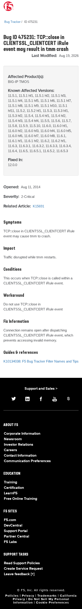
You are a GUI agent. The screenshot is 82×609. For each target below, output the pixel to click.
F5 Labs (10, 542)
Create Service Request (23, 569)
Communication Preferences (27, 461)
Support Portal (16, 531)
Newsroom (13, 439)
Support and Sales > (41, 389)
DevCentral (13, 525)
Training (10, 482)
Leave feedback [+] (19, 574)
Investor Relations (18, 445)
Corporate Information (22, 434)
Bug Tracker (12, 22)
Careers (10, 450)
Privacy (28, 595)
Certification (14, 488)
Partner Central (16, 536)
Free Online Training (20, 499)
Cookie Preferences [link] (52, 602)
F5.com (10, 520)
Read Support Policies (22, 563)
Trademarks (47, 595)
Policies (12, 595)
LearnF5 (11, 493)
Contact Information (20, 456)
